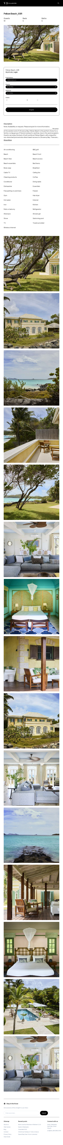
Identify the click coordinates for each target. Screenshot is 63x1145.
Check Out (8, 90)
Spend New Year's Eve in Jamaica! (27, 1134)
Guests (7, 97)
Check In (8, 84)
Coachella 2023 (22, 1129)
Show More (8, 140)
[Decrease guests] (42, 100)
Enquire (31, 110)
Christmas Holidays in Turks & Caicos (28, 1132)
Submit (44, 1113)
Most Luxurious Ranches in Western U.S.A (29, 1124)
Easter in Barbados (23, 1127)
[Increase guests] (31, 100)
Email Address (9, 77)
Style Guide (7, 1137)
